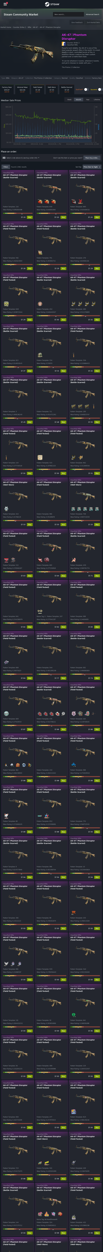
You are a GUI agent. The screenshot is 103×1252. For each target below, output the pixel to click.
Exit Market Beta (93, 22)
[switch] (86, 89)
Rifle (29, 27)
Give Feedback (77, 22)
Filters (6, 167)
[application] (51, 126)
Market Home (6, 27)
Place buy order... (91, 158)
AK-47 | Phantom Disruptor (50, 27)
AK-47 (35, 27)
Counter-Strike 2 (19, 27)
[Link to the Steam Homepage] (52, 4)
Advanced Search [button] (92, 14)
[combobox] (68, 14)
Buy (29, 217)
